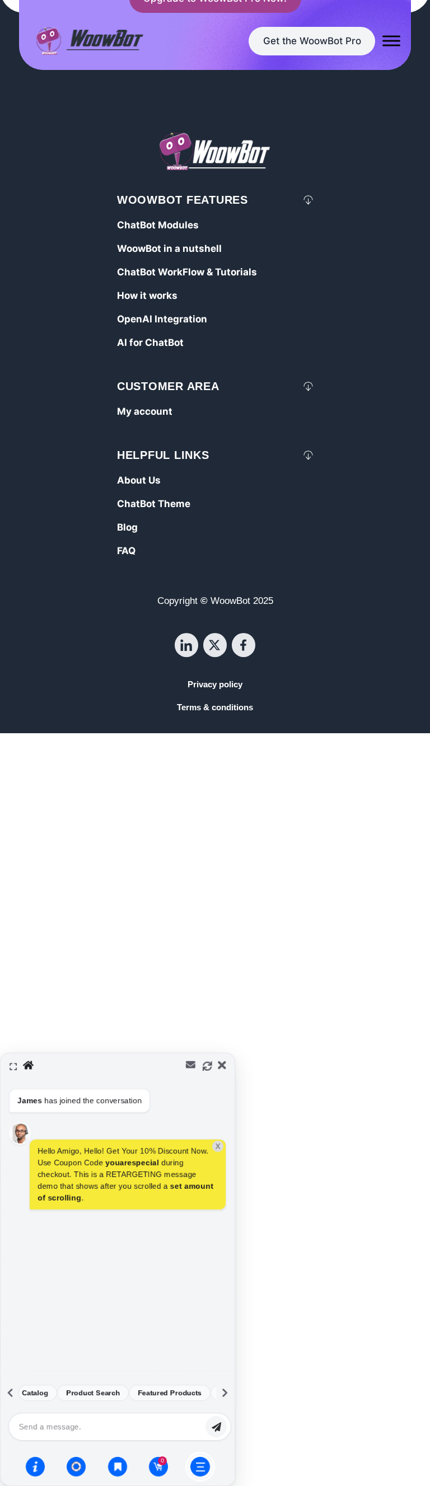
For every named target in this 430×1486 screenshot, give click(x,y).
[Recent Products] (117, 1466)
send (216, 1426)
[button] (215, 1269)
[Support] (76, 1466)
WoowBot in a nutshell (169, 248)
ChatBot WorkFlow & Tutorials (187, 272)
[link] (312, 41)
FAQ (126, 550)
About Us (139, 480)
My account (144, 411)
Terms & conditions (215, 707)
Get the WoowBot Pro (312, 41)
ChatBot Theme (153, 503)
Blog (127, 527)
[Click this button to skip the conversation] (200, 1466)
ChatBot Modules (158, 225)
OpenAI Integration (162, 319)
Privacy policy (215, 684)
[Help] (35, 1466)
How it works (147, 295)
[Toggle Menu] (391, 41)
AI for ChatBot (150, 342)
